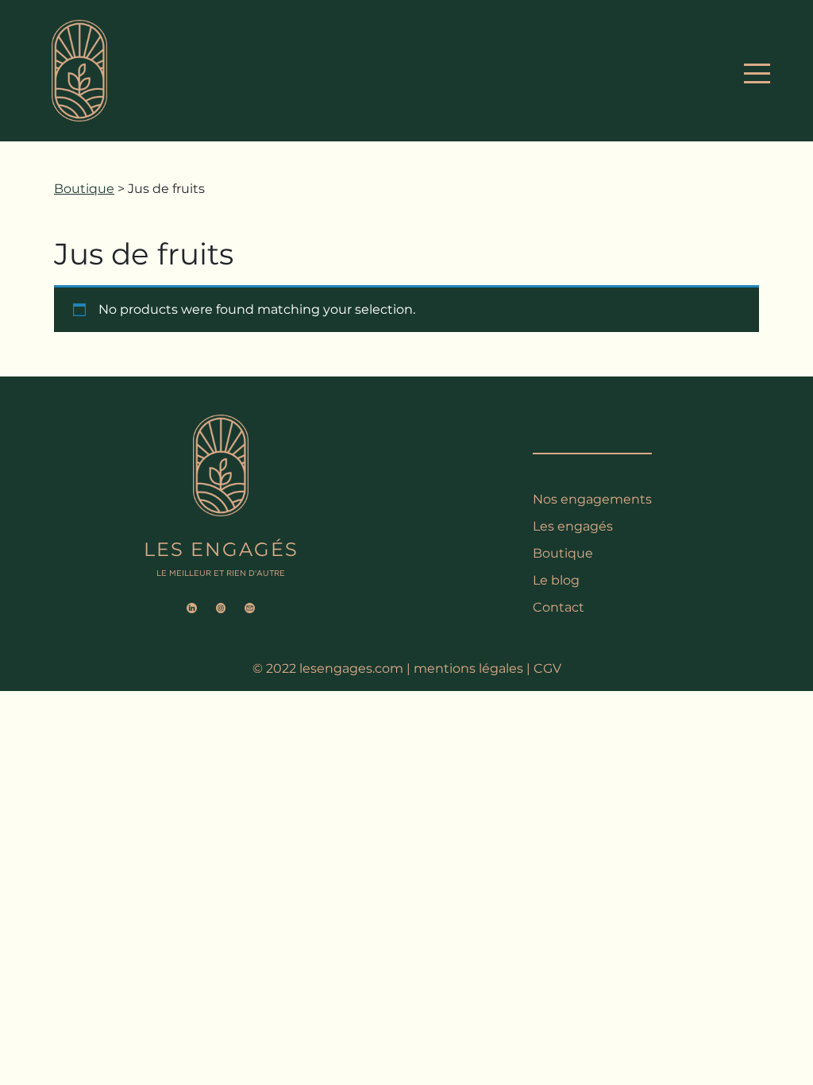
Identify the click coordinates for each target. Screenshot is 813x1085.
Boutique (84, 188)
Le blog (556, 580)
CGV (547, 668)
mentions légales (468, 668)
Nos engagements (592, 499)
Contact (558, 607)
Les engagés (573, 526)
